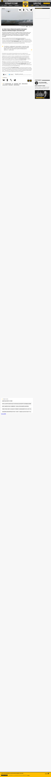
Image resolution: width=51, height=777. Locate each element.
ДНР (12, 83)
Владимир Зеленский (8, 83)
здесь (28, 775)
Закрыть (46, 773)
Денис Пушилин (10, 84)
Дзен (5, 74)
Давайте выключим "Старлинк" (7, 400)
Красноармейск (16, 83)
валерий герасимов (16, 84)
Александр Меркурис (24, 83)
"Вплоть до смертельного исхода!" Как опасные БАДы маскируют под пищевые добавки (16, 403)
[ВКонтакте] (20, 9)
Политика (3, 8)
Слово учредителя (38, 80)
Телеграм (11, 74)
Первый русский (11, 3)
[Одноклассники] (23, 9)
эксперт (20, 83)
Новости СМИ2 (3, 413)
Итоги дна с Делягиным (38, 8)
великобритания (5, 84)
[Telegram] (31, 9)
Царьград (37, 3)
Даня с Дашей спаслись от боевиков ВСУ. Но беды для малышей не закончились (15, 406)
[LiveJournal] (27, 9)
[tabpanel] (42, 94)
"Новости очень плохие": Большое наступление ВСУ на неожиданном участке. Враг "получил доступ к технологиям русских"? (17, 408)
